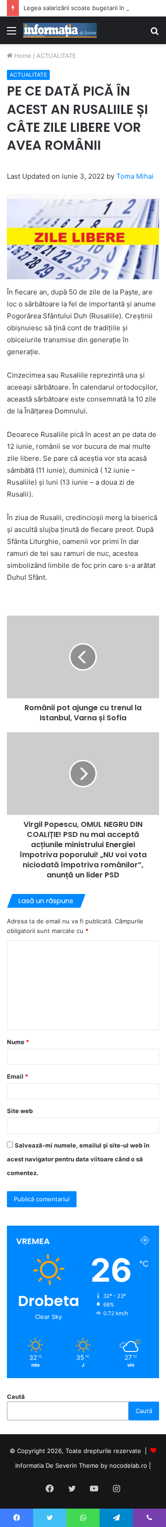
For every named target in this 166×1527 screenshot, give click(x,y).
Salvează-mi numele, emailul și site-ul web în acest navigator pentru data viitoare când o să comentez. (78, 1159)
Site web (20, 1110)
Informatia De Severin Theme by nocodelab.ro (81, 1465)
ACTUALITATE (56, 55)
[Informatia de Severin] (60, 30)
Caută (16, 1396)
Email (17, 1076)
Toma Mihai (135, 176)
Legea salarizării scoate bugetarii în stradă (84, 7)
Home (21, 55)
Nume (18, 1042)
